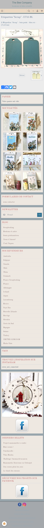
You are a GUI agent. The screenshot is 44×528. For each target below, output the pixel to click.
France (6, 284)
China (5, 272)
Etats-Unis (7, 343)
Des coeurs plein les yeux (13, 467)
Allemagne (7, 288)
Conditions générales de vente (22, 522)
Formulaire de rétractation (22, 525)
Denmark (6, 276)
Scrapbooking (8, 227)
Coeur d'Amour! (9, 239)
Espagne (6, 327)
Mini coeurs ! (8, 447)
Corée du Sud (8, 324)
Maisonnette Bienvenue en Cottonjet (17, 463)
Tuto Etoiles (8, 455)
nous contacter (9, 202)
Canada (6, 264)
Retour (22, 75)
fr (33, 11)
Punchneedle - (8, 451)
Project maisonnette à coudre (14, 443)
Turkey (6, 335)
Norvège (6, 316)
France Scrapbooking (11, 280)
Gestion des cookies (22, 514)
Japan (5, 296)
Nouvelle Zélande (10, 312)
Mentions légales (22, 510)
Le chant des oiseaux (11, 471)
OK (39, 215)
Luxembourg (8, 300)
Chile (5, 268)
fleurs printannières (11, 235)
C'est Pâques (8, 243)
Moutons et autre (10, 231)
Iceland (6, 292)
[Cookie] (4, 523)
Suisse (5, 331)
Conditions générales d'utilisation (22, 518)
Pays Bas (7, 308)
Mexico (6, 304)
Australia (7, 256)
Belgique (6, 260)
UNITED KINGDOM (11, 339)
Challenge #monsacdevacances (15, 459)
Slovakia (6, 320)
